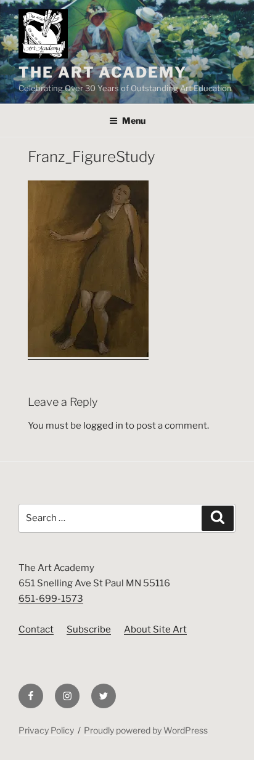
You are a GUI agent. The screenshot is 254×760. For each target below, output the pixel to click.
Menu (133, 120)
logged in (103, 425)
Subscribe (89, 629)
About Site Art (155, 629)
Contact (36, 629)
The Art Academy (102, 72)
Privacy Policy (46, 730)
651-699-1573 (50, 598)
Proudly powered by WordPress (146, 730)
